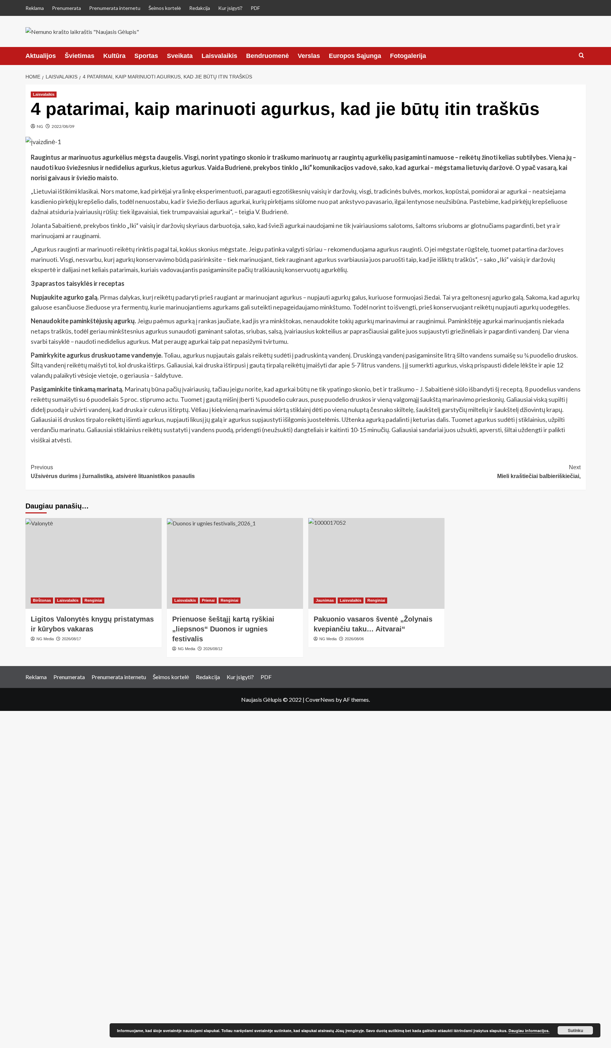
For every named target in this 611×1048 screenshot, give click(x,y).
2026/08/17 (71, 639)
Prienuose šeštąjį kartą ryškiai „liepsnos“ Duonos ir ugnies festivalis (223, 629)
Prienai (208, 600)
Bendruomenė (267, 55)
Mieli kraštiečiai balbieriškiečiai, (539, 471)
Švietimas (79, 55)
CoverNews (320, 699)
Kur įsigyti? (230, 8)
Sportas (146, 55)
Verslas (309, 55)
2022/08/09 (63, 126)
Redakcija (199, 8)
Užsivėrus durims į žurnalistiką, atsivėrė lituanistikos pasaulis (113, 471)
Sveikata (180, 55)
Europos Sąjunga (355, 55)
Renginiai (93, 600)
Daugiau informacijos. (528, 1030)
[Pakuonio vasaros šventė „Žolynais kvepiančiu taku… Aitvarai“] (376, 563)
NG (40, 126)
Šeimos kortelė (165, 8)
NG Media (45, 639)
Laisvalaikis (219, 55)
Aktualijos (40, 55)
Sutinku (575, 1030)
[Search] (581, 55)
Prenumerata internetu (114, 8)
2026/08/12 (212, 649)
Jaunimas (325, 600)
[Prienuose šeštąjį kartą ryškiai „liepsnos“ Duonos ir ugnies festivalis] (235, 563)
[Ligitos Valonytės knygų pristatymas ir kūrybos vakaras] (93, 563)
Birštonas (42, 600)
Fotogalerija (408, 55)
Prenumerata (66, 8)
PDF (255, 8)
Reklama (34, 8)
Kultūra (114, 55)
